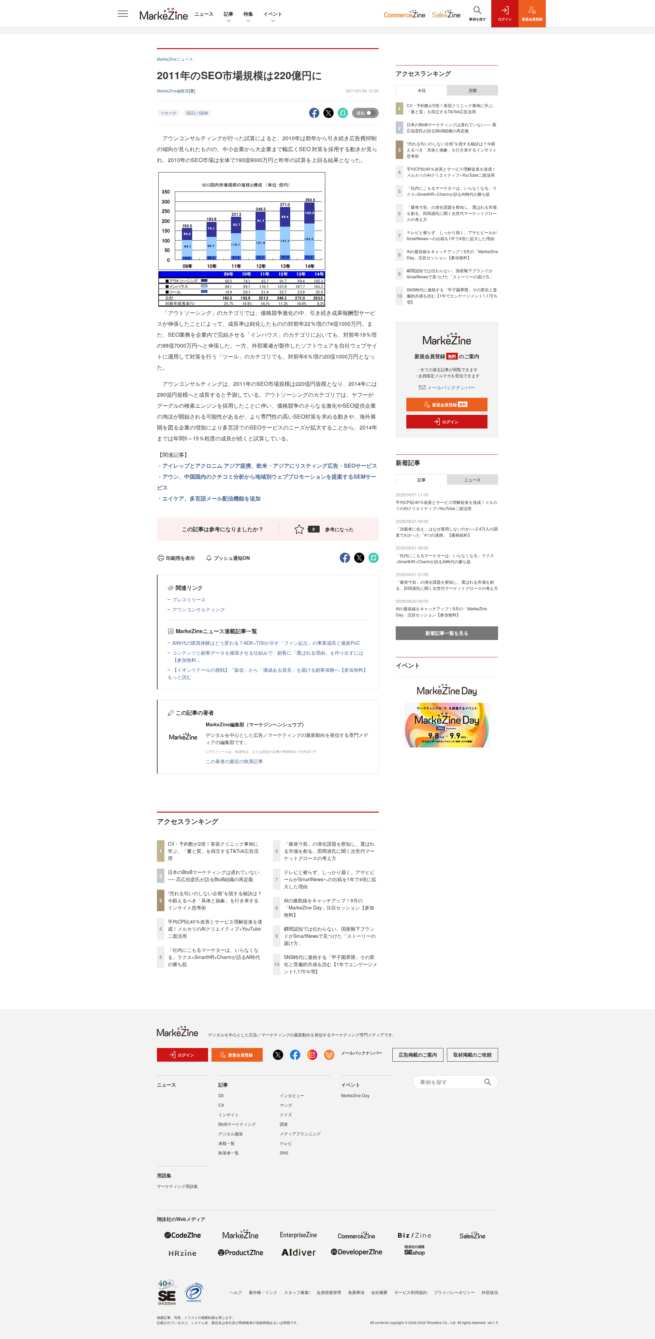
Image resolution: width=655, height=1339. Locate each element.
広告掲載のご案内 (418, 1054)
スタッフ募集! (297, 1292)
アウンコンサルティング (198, 609)
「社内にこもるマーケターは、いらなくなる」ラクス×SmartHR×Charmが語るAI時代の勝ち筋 (214, 956)
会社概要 (379, 1292)
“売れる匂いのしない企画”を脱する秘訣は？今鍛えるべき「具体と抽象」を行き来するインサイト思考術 (215, 900)
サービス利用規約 (410, 1292)
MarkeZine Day (355, 1095)
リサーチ (168, 113)
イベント (272, 13)
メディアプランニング (300, 1133)
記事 (228, 13)
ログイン (450, 422)
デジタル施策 (230, 1133)
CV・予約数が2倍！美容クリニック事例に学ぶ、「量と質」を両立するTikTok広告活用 (213, 850)
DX (221, 1095)
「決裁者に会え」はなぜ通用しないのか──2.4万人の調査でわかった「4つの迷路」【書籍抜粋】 (447, 532)
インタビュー (292, 1095)
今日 (422, 90)
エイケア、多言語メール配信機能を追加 (211, 498)
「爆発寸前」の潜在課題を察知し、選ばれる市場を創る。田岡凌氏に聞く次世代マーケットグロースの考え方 (329, 850)
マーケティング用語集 (177, 1186)
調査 (284, 1124)
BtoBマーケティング (237, 1124)
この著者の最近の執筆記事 (234, 761)
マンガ (286, 1105)
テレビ (286, 1143)
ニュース (204, 13)
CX (221, 1105)
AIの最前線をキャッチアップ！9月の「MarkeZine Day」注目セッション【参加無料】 (329, 907)
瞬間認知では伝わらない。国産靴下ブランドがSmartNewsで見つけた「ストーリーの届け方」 (330, 935)
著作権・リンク (263, 1292)
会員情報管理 (329, 1292)
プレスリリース (189, 599)
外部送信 (490, 1292)
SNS (284, 1152)
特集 (248, 13)
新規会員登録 (449, 405)
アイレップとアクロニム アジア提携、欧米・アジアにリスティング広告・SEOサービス (269, 465)
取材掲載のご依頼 (472, 1054)
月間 (472, 90)
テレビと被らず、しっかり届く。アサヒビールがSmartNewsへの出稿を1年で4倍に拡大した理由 (330, 879)
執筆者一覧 (228, 1152)
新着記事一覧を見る (446, 632)
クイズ (286, 1114)
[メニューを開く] (122, 13)
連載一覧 (226, 1143)
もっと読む (179, 676)
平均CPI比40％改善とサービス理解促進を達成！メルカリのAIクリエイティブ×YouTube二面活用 (215, 928)
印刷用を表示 (180, 557)
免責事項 (356, 1292)
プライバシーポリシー (454, 1292)
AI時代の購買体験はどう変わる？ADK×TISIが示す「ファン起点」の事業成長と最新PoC (266, 642)
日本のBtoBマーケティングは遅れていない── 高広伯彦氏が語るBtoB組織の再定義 (213, 876)
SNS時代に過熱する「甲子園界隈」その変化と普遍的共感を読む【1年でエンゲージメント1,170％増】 (330, 964)
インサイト (228, 1114)
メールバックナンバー (451, 387)
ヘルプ (236, 1292)
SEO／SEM (197, 113)
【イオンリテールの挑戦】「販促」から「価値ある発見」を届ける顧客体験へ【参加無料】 (270, 669)
